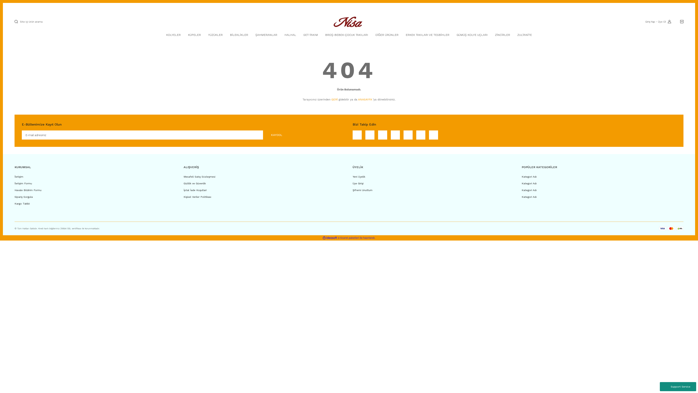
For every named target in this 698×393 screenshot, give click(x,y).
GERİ (334, 99)
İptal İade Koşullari (195, 190)
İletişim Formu (23, 183)
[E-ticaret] (348, 238)
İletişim (19, 176)
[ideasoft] (330, 238)
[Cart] (680, 21)
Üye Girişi (358, 183)
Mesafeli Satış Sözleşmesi (199, 176)
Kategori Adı (529, 176)
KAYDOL (276, 135)
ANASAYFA (365, 99)
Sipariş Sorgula (24, 196)
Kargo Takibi (22, 203)
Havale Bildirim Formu (28, 190)
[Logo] (349, 22)
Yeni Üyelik (359, 176)
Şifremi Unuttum (362, 190)
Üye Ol (662, 21)
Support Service (680, 386)
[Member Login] (668, 21)
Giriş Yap (650, 21)
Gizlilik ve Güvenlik (195, 183)
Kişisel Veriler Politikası (197, 196)
